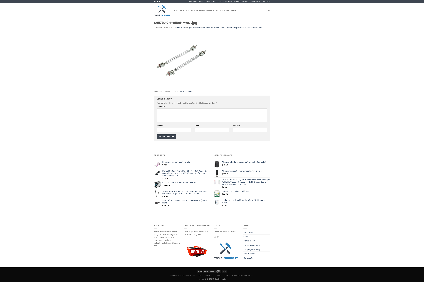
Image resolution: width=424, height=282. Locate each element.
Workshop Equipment (205, 10)
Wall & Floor (232, 10)
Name (160, 125)
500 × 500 (181, 27)
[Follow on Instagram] (155, 1)
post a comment (186, 91)
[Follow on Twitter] (157, 1)
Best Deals (193, 2)
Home (176, 10)
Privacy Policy (210, 2)
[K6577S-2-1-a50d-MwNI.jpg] (181, 59)
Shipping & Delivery (241, 2)
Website (236, 125)
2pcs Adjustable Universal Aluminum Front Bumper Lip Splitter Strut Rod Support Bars (225, 27)
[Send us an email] (159, 1)
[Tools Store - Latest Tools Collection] (162, 10)
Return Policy (255, 2)
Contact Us (266, 2)
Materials (220, 10)
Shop (201, 2)
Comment (161, 106)
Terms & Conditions (225, 2)
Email (197, 125)
